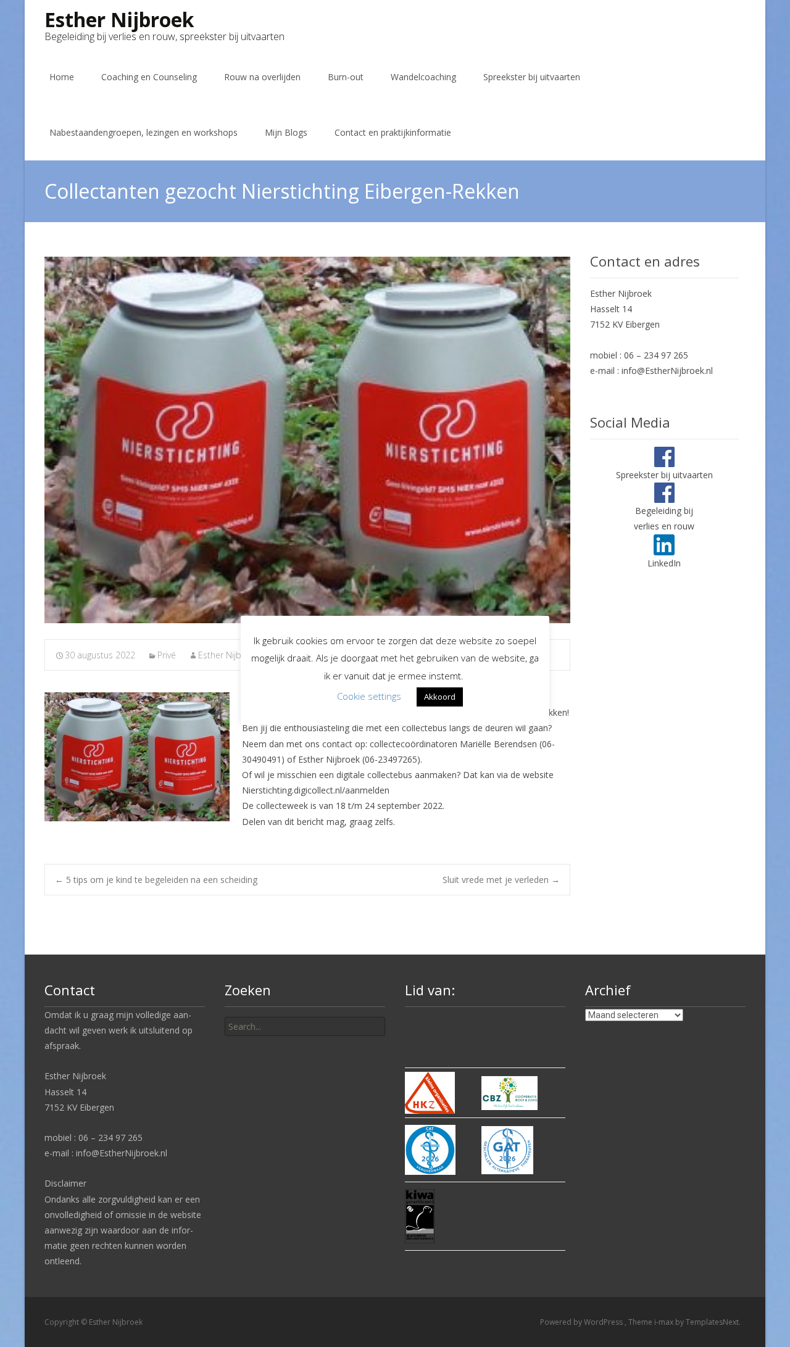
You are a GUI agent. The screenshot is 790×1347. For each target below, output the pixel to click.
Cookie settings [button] (369, 696)
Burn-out (346, 77)
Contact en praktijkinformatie (393, 132)
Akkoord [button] (439, 696)
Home (61, 77)
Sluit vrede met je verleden (501, 879)
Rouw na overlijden (262, 77)
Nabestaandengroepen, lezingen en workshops (143, 132)
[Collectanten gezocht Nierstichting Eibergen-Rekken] (307, 440)
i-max (664, 1322)
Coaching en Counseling (149, 77)
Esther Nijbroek (228, 655)
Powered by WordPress (582, 1322)
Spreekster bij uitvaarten (531, 77)
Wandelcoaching (423, 77)
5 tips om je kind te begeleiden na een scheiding (156, 879)
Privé (166, 655)
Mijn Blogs (286, 132)
